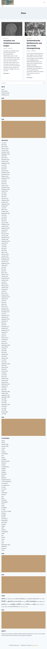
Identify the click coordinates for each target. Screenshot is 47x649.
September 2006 (5, 363)
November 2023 (5, 174)
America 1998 (4, 446)
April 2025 (3, 155)
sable (34, 604)
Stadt (41, 604)
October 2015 (4, 287)
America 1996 (4, 444)
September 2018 (5, 241)
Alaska (3, 440)
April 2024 (4, 168)
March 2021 (4, 209)
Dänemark (3, 474)
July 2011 (3, 334)
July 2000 (3, 387)
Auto (2, 455)
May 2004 (3, 376)
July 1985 (3, 413)
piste (10, 604)
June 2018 (4, 246)
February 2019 (5, 233)
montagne (32, 601)
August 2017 (4, 265)
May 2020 (3, 219)
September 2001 (5, 384)
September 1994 (5, 404)
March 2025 (4, 157)
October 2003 (4, 378)
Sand (37, 604)
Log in (2, 89)
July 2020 (3, 215)
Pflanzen (3, 529)
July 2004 (3, 373)
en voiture (3, 489)
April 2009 (4, 352)
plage (13, 604)
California (3, 463)
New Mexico (4, 518)
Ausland (3, 452)
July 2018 (3, 245)
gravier (10, 601)
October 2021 (4, 202)
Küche (2, 505)
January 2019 (4, 235)
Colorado (3, 472)
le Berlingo (4, 507)
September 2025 (5, 154)
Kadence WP (35, 645)
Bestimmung (12, 598)
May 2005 (3, 369)
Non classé (4, 522)
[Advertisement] (23, 108)
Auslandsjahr (4, 453)
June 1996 (4, 400)
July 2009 (3, 348)
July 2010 (3, 341)
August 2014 (4, 298)
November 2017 (5, 259)
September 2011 (5, 330)
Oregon (3, 526)
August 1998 (4, 393)
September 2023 (5, 178)
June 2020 (4, 217)
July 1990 (3, 410)
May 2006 (3, 365)
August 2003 (4, 380)
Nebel (38, 601)
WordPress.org (5, 94)
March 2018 (4, 252)
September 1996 (5, 397)
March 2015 (4, 293)
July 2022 (3, 193)
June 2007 (4, 361)
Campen (3, 464)
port (2, 535)
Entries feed (4, 91)
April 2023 (4, 183)
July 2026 (3, 142)
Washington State (5, 544)
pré (19, 604)
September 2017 (5, 263)
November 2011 (5, 326)
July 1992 (3, 408)
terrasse (3, 606)
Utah (2, 542)
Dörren (3, 476)
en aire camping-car (6, 481)
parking (3, 604)
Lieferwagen (24, 601)
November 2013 (5, 311)
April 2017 (3, 271)
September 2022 (5, 189)
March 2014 (4, 306)
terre (6, 606)
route (31, 604)
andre (6, 48)
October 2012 (4, 317)
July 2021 (3, 207)
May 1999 (3, 389)
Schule (3, 537)
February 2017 (5, 274)
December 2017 (5, 258)
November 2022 (5, 187)
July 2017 (3, 267)
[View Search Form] (2, 6)
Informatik (3, 500)
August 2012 (4, 321)
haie (14, 601)
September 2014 (5, 297)
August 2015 (4, 289)
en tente (3, 487)
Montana (3, 513)
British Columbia (5, 461)
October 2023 (4, 176)
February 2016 (5, 285)
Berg (9, 598)
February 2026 (5, 148)
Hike (2, 496)
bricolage (3, 459)
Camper (17, 598)
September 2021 (5, 204)
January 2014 (4, 308)
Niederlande (4, 520)
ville (9, 606)
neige (40, 601)
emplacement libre (6, 479)
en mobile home (5, 485)
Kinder (3, 503)
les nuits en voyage (6, 511)
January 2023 (4, 185)
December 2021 (5, 200)
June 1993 (4, 406)
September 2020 (5, 213)
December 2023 (5, 172)
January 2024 (4, 170)
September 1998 (5, 391)
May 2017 (3, 269)
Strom (43, 604)
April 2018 (3, 250)
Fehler (43, 598)
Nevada (3, 516)
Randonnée (23, 604)
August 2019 (4, 230)
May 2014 (3, 302)
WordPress (4, 546)
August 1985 (4, 412)
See (39, 604)
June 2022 (4, 194)
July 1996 (3, 399)
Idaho (2, 498)
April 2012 (3, 324)
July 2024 (3, 165)
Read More (6, 73)
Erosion (41, 598)
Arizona (3, 448)
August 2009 (4, 347)
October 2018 (4, 239)
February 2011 (4, 337)
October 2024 (4, 161)
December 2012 (5, 315)
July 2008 (3, 356)
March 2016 (4, 284)
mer (27, 601)
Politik (2, 533)
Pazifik (7, 604)
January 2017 (4, 276)
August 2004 (4, 371)
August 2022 (4, 191)
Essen (2, 490)
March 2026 (4, 146)
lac (20, 601)
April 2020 (4, 220)
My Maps (3, 515)
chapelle (30, 598)
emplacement (35, 598)
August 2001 (4, 386)
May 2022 (3, 196)
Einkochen (3, 477)
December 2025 (5, 152)
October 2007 (4, 358)
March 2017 (4, 272)
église (27, 606)
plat (16, 604)
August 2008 (4, 354)
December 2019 (5, 224)
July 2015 (3, 291)
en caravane (4, 483)
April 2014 (3, 304)
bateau (3, 457)
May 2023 (3, 181)
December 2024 (5, 159)
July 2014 (3, 300)
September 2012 (5, 319)
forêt (3, 601)
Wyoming (3, 548)
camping (3, 468)
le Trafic (3, 509)
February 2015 (5, 295)
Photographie (4, 531)
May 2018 (3, 248)
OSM (2, 528)
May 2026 (3, 144)
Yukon (2, 550)
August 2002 (4, 382)
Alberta (3, 442)
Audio (2, 450)
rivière (27, 604)
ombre (43, 601)
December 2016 (5, 278)
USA (2, 541)
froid (7, 601)
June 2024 (4, 167)
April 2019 (3, 232)
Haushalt (3, 494)
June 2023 (4, 180)
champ (26, 598)
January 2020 (4, 222)
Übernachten (23, 606)
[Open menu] (44, 2)
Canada (3, 470)
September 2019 (5, 228)
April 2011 (3, 336)
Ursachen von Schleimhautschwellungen (11, 43)
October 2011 (4, 328)
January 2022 (4, 198)
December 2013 (5, 309)
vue (11, 606)
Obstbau (3, 524)
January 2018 (4, 256)
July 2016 (3, 282)
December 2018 (5, 237)
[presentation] (11, 29)
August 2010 (4, 339)
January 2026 (4, 150)
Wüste (19, 606)
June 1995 (4, 402)
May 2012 (3, 323)
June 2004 (4, 374)
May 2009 (3, 350)
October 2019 (4, 226)
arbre (3, 598)
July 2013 (3, 313)
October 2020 (4, 211)
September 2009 (5, 345)
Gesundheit (6, 38)
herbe (17, 601)
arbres (7, 598)
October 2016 (4, 280)
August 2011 (4, 332)
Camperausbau (5, 466)
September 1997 (5, 395)
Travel (2, 539)
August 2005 (4, 367)
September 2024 (5, 163)
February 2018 (5, 254)
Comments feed (5, 93)
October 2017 (4, 261)
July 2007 (3, 360)
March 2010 (4, 343)
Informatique (4, 502)
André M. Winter (17, 633)
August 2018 (4, 243)
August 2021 (4, 206)
